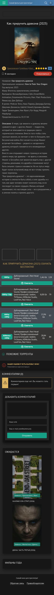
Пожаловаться (42, 74)
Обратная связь (17, 583)
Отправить (27, 435)
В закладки (10, 73)
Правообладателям (35, 583)
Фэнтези (32, 68)
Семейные (24, 68)
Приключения (12, 68)
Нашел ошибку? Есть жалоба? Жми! (23, 364)
